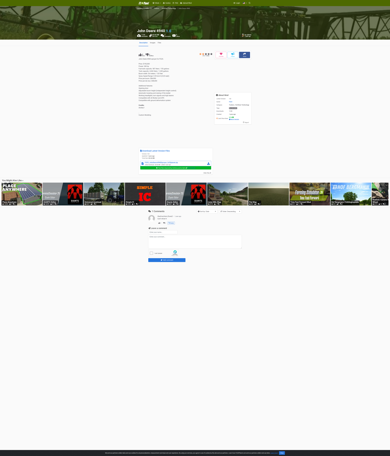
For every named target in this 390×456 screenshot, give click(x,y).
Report (246, 122)
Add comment (168, 260)
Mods (157, 3)
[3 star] (206, 54)
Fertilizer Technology (169, 8)
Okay (282, 453)
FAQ (176, 3)
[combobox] (207, 211)
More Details (191, 168)
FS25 (230, 102)
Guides (168, 3)
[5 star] (211, 54)
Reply (172, 223)
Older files (206, 173)
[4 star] (208, 54)
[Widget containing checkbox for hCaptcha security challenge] (163, 253)
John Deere (233, 108)
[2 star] (203, 54)
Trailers (156, 8)
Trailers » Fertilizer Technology (239, 105)
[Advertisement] (176, 132)
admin (249, 35)
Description (143, 43)
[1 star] (200, 54)
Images (152, 43)
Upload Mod (187, 3)
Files (159, 43)
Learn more (274, 453)
